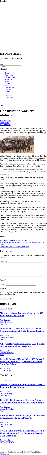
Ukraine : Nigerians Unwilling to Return (14, 247)
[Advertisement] (23, 26)
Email (3, 284)
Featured (8, 89)
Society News (10, 98)
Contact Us (9, 75)
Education (8, 95)
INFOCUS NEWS (10, 53)
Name (3, 280)
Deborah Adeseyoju (7, 322)
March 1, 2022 (5, 121)
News (7, 81)
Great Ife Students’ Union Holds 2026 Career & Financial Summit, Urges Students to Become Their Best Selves (22, 361)
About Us (8, 79)
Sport (6, 85)
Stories (7, 93)
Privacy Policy (10, 77)
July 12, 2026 (5, 320)
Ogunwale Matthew (7, 337)
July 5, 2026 (4, 351)
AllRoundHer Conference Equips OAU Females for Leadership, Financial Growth (22, 345)
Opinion (7, 91)
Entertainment (10, 87)
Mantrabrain (4, 454)
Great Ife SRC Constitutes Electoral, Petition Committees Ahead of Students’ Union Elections (22, 329)
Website (3, 288)
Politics (7, 83)
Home (7, 73)
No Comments (5, 125)
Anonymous (4, 123)
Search (2, 64)
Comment (4, 261)
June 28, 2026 (5, 369)
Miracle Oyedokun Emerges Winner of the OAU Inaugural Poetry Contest (22, 314)
